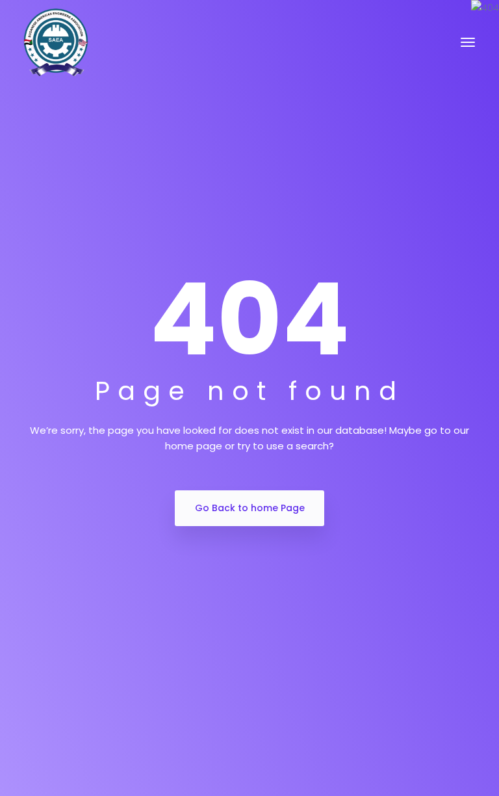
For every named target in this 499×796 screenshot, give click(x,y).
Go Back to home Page (250, 507)
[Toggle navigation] (468, 42)
